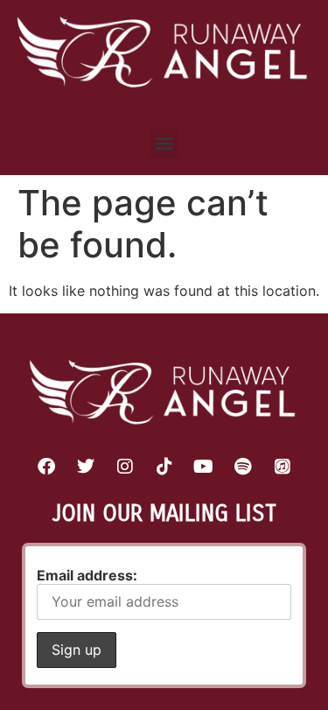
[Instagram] (125, 466)
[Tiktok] (164, 466)
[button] (164, 143)
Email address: (87, 575)
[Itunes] (282, 466)
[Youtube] (203, 466)
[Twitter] (85, 466)
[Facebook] (46, 466)
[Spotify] (243, 466)
